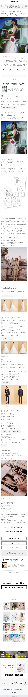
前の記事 (10, 572)
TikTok (4, 71)
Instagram (24, 71)
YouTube (17, 71)
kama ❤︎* (9, 552)
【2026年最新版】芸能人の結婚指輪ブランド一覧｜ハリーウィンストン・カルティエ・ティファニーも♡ (13, 560)
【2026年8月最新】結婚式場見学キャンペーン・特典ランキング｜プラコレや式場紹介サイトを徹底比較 (13, 84)
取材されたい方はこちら (21, 689)
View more (14, 646)
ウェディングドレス (8, 5)
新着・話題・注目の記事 (14, 538)
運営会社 (4, 689)
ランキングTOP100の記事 (14, 543)
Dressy (14, 2)
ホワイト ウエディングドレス (18, 5)
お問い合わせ (14, 692)
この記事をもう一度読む (14, 547)
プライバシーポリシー (14, 689)
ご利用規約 (8, 689)
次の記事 (18, 572)
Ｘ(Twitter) (10, 71)
